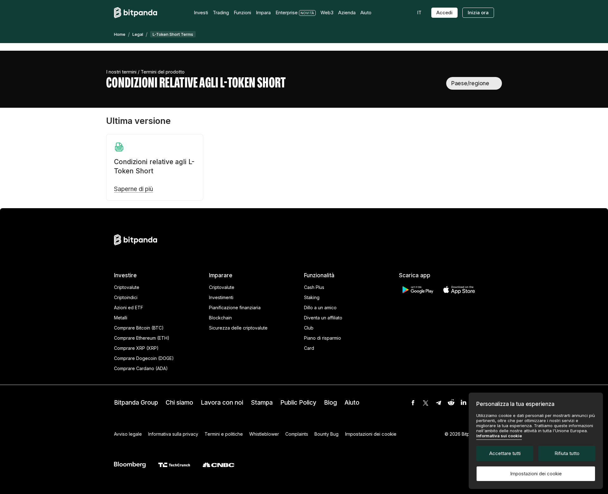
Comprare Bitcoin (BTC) (139, 327)
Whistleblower (264, 434)
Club (309, 327)
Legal (137, 34)
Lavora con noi (222, 402)
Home (119, 34)
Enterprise (287, 13)
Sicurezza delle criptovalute (238, 327)
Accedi (444, 13)
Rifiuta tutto (567, 453)
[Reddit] (451, 403)
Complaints (296, 434)
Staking (312, 297)
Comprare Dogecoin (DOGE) (144, 358)
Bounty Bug (326, 434)
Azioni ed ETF (128, 307)
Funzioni (242, 13)
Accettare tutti (505, 453)
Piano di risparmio (322, 338)
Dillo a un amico (320, 307)
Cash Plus (314, 287)
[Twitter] (426, 403)
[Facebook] (413, 403)
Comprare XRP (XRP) (136, 348)
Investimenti (221, 297)
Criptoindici (125, 297)
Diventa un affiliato (323, 317)
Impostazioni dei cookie (536, 474)
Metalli (120, 317)
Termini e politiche (224, 434)
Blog (330, 402)
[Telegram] (438, 403)
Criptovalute (126, 287)
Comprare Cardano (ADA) (141, 368)
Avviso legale (128, 434)
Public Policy (298, 402)
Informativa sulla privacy (173, 434)
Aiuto (352, 402)
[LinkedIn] (464, 403)
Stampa (262, 402)
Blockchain (220, 317)
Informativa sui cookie (499, 435)
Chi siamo (179, 402)
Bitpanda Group (136, 402)
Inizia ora (478, 13)
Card (309, 348)
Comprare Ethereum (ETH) (141, 338)
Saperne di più (133, 189)
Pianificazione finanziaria (235, 307)
